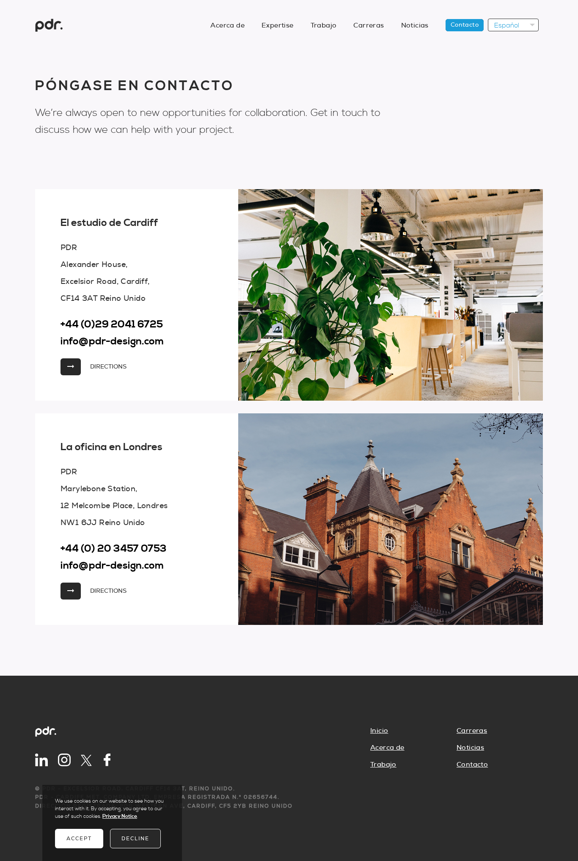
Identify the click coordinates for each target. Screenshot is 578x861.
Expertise (277, 25)
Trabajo (324, 25)
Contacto (465, 25)
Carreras (368, 25)
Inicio (379, 730)
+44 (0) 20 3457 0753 (114, 548)
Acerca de (227, 25)
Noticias (415, 25)
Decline (135, 838)
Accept (79, 838)
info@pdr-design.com (112, 341)
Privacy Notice (119, 816)
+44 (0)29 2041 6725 (112, 324)
